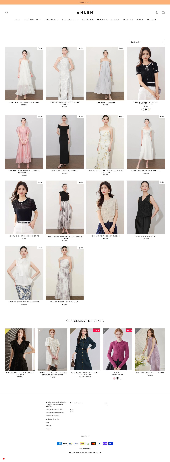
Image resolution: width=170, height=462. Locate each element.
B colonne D (69, 20)
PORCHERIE (50, 20)
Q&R (47, 422)
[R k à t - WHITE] (121, 378)
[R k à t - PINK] (114, 378)
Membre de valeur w (108, 20)
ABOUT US (128, 20)
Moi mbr (151, 20)
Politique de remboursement (55, 412)
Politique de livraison (52, 416)
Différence (88, 20)
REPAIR (140, 20)
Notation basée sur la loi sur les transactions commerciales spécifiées (56, 404)
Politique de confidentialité (54, 409)
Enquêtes (49, 425)
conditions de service (52, 419)
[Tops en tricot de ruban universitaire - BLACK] (146, 109)
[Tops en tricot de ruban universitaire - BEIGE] (149, 109)
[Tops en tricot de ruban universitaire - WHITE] (143, 109)
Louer (17, 20)
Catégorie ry (31, 20)
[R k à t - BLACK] (117, 378)
